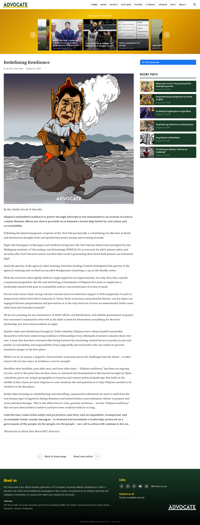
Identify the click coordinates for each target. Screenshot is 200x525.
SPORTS (114, 4)
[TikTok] (146, 486)
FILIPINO (138, 4)
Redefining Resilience (27, 62)
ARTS (173, 4)
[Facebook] (121, 486)
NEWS (104, 4)
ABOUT (182, 4)
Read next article (83, 456)
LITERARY (150, 4)
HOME (94, 4)
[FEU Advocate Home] (15, 4)
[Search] (194, 5)
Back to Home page (55, 456)
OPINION (163, 4)
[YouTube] (140, 486)
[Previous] (33, 35)
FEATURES (126, 4)
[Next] (167, 35)
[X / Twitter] (134, 486)
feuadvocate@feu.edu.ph (132, 497)
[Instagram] (127, 486)
